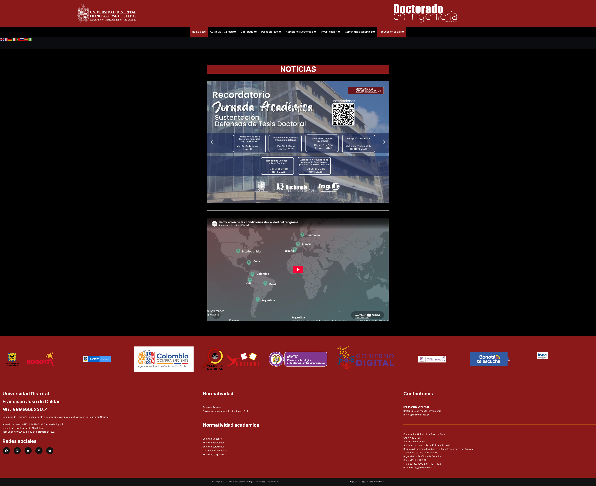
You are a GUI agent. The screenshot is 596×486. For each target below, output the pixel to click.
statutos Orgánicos (214, 454)
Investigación (329, 32)
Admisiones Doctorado (299, 32)
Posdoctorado (269, 32)
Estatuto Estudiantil (213, 446)
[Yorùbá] (30, 39)
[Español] (26, 39)
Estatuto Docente (212, 438)
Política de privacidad (364, 482)
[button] (212, 142)
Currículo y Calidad (221, 32)
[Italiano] (14, 39)
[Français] (6, 39)
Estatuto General (212, 407)
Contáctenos (378, 482)
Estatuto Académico (214, 442)
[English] (2, 39)
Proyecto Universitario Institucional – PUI (225, 411)
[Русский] (22, 39)
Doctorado (247, 32)
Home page (199, 32)
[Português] (18, 39)
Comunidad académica (358, 32)
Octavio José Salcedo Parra (431, 434)
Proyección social (390, 32)
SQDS (352, 482)
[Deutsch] (10, 39)
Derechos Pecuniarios (215, 450)
